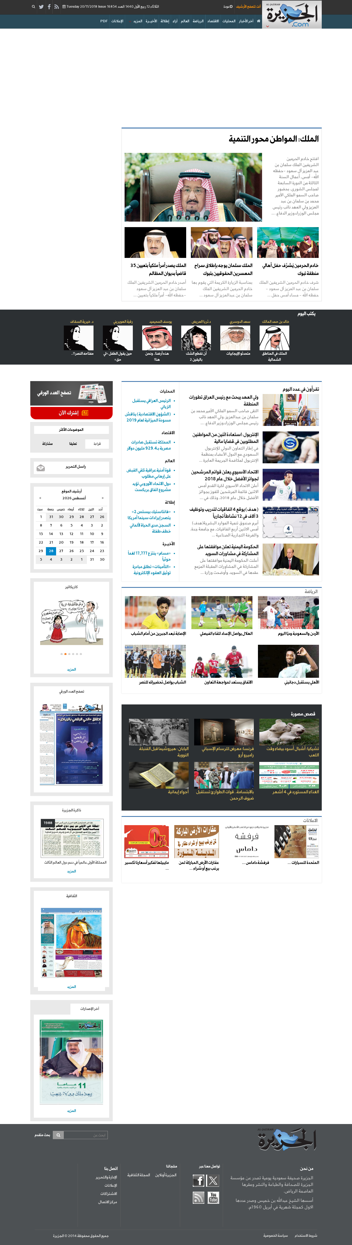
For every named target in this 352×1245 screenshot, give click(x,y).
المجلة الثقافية (138, 1175)
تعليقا (73, 444)
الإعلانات (117, 21)
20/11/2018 (112, 7)
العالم (185, 21)
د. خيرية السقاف (82, 322)
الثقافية (71, 896)
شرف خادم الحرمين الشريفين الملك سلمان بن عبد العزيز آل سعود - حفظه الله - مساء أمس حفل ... (289, 289)
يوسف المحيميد (160, 322)
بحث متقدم (42, 1135)
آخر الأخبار (246, 21)
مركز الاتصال (107, 1202)
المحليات (228, 21)
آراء (175, 21)
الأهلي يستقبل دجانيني (301, 682)
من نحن (306, 1169)
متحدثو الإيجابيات (238, 354)
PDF (104, 21)
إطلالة (165, 21)
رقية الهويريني (123, 322)
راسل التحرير (76, 467)
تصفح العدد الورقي (71, 691)
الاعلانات (310, 821)
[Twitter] (41, 7)
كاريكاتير (71, 587)
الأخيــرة (151, 21)
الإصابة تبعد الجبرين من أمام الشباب (158, 634)
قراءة (97, 444)
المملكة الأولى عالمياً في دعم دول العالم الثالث (75, 862)
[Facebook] (49, 7)
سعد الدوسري (240, 322)
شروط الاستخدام (306, 1236)
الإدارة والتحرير (106, 1177)
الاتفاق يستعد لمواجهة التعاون (228, 682)
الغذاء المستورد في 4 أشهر (296, 792)
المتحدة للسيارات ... (303, 863)
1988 (48, 823)
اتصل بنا (111, 1169)
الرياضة (198, 21)
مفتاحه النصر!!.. (82, 354)
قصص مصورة (303, 714)
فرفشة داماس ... (255, 863)
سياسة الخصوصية (275, 1236)
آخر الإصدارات (89, 1009)
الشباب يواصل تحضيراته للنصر (162, 682)
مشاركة (47, 444)
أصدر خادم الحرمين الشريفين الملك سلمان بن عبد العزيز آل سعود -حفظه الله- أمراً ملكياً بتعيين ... (156, 289)
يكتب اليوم (306, 314)
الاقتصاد (213, 21)
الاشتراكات (108, 1194)
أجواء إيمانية (178, 792)
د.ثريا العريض (201, 322)
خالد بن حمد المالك (275, 322)
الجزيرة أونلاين (165, 1175)
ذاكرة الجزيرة (71, 810)
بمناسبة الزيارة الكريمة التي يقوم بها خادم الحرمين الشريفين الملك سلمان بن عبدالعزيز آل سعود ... (222, 289)
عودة (227, 7)
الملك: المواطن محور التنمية (274, 139)
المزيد (137, 21)
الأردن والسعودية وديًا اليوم (298, 634)
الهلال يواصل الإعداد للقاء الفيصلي (226, 634)
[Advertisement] (176, 75)
